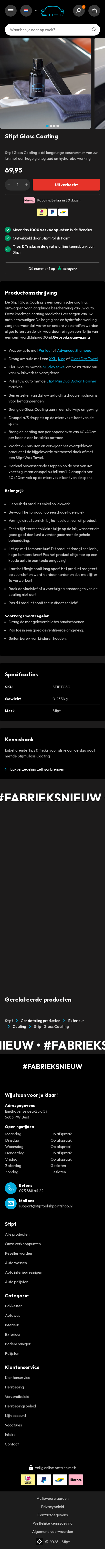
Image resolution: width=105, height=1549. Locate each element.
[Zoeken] (94, 30)
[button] (47, 126)
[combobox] (52, 30)
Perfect (45, 350)
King (61, 358)
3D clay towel (53, 366)
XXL (52, 358)
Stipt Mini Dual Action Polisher (71, 381)
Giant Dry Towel (84, 358)
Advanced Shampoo (74, 350)
